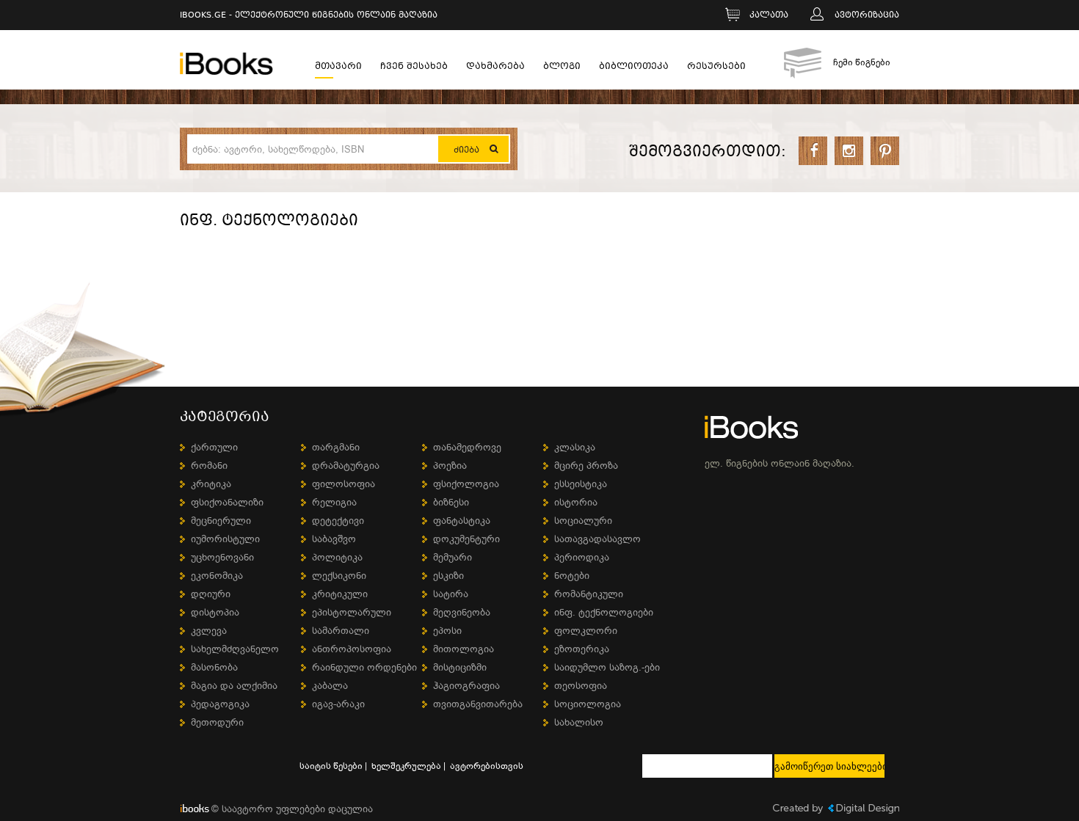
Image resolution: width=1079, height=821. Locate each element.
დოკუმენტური (466, 539)
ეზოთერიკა (581, 649)
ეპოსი (447, 630)
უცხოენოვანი (222, 557)
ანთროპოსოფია (351, 649)
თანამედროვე (467, 447)
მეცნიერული (221, 520)
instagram (849, 150)
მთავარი (338, 67)
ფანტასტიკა (461, 520)
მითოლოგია (463, 649)
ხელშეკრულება (406, 766)
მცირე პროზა (586, 465)
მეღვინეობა (461, 612)
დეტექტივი (338, 520)
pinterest (885, 150)
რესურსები (716, 67)
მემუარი (452, 557)
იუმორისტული (225, 539)
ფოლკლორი (585, 630)
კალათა (768, 16)
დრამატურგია (345, 465)
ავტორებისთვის (486, 766)
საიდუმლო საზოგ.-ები (607, 667)
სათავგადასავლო (597, 539)
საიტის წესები (331, 766)
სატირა (450, 594)
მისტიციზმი (460, 667)
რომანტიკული (588, 594)
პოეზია (450, 465)
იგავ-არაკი (338, 704)
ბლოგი (562, 67)
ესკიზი (448, 575)
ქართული (214, 447)
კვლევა (209, 630)
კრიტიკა (211, 484)
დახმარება (495, 67)
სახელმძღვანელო (235, 649)
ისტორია (575, 502)
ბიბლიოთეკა (634, 67)
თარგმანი (336, 447)
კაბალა (330, 685)
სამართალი (340, 630)
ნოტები (571, 575)
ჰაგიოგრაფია (466, 685)
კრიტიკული (340, 594)
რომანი (209, 465)
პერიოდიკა (581, 557)
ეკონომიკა (217, 575)
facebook (813, 150)
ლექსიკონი (339, 575)
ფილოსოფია (343, 484)
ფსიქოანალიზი (227, 502)
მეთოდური (217, 722)
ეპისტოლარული (351, 612)
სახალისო (578, 722)
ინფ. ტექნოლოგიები (603, 612)
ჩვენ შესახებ (414, 67)
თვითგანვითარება (478, 704)
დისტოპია (215, 612)
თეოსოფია (580, 685)
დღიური (210, 594)
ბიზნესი (451, 502)
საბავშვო (334, 539)
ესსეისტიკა (580, 484)
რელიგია (334, 502)
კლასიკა (574, 447)
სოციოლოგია (587, 704)
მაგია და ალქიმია (234, 685)
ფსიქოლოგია (466, 484)
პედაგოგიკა (220, 704)
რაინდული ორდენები (364, 667)
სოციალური (583, 520)
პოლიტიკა (337, 557)
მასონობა (214, 667)
